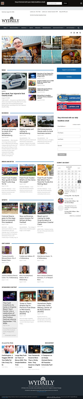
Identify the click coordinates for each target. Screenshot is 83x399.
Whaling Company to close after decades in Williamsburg (9, 132)
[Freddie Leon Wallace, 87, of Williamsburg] (24, 250)
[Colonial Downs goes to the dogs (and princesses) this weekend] (10, 208)
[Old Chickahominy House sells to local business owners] (45, 121)
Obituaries (6, 243)
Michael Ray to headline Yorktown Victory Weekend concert (45, 97)
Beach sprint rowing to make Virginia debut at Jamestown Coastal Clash (45, 220)
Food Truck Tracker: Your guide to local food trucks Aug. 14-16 (9, 181)
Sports (4, 200)
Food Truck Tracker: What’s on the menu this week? (28, 180)
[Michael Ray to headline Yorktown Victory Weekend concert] (32, 98)
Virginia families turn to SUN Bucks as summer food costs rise (45, 82)
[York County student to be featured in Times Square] (21, 50)
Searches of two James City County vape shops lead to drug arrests (45, 75)
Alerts (4, 91)
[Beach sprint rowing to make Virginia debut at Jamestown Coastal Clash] (45, 208)
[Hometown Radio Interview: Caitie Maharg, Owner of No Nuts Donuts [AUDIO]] (45, 295)
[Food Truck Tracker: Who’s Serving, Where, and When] (71, 57)
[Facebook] (71, 33)
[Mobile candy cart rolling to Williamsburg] (28, 121)
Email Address (62, 126)
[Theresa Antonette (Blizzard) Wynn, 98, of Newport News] (7, 250)
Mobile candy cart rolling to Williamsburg (27, 131)
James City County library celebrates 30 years (44, 89)
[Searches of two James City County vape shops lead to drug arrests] (32, 75)
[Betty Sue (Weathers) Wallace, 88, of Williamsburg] (24, 270)
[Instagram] (74, 33)
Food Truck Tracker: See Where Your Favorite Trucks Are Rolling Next (45, 181)
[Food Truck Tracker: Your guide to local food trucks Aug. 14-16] (10, 170)
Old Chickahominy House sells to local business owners (45, 131)
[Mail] (77, 33)
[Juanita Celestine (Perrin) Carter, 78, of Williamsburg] (7, 270)
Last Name (60, 139)
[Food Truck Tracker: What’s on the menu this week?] (28, 170)
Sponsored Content (9, 287)
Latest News (6, 53)
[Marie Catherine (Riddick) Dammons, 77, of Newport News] (42, 270)
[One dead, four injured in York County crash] (14, 81)
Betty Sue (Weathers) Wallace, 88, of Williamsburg (26, 277)
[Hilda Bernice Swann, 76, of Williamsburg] (42, 250)
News (4, 70)
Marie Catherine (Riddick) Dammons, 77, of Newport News (45, 277)
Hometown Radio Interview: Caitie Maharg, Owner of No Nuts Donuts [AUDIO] (44, 307)
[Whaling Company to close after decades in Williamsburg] (10, 121)
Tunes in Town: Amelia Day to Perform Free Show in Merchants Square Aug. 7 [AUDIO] (27, 308)
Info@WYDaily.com (41, 391)
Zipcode (60, 145)
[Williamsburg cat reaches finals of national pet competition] (71, 43)
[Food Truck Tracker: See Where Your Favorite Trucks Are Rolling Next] (45, 170)
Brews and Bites (8, 161)
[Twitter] (80, 33)
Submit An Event (63, 162)
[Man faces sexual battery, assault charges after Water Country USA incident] (51, 57)
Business (5, 113)
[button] (78, 28)
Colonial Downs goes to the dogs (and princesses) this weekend (8, 219)
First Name (60, 132)
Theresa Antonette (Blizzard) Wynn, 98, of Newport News (9, 258)
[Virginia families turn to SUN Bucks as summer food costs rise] (32, 83)
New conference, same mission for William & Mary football (27, 219)
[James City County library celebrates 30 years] (32, 90)
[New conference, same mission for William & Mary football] (28, 208)
